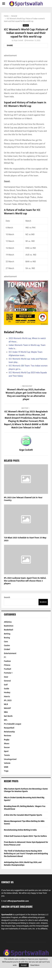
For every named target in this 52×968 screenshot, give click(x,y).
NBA (6, 712)
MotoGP (7, 708)
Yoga (6, 771)
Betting (7, 634)
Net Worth (8, 716)
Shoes (6, 743)
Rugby (6, 740)
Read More (34, 965)
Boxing (7, 638)
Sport (6, 751)
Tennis (7, 755)
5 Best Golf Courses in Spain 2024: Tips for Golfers (25, 836)
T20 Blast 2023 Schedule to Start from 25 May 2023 (25, 539)
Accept (24, 965)
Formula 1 (8, 673)
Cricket (7, 649)
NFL (5, 720)
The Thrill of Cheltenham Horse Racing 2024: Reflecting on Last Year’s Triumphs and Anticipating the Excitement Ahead (26, 853)
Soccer (7, 747)
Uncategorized (10, 759)
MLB (6, 704)
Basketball (8, 630)
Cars (6, 641)
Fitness (7, 665)
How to (7, 696)
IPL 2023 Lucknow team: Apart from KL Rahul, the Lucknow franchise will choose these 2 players (25, 581)
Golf (6, 685)
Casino (7, 645)
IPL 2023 (7, 700)
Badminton (8, 626)
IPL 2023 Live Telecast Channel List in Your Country (23, 499)
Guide (6, 688)
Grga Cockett (18, 40)
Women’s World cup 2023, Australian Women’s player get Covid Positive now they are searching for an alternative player (26, 394)
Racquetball (9, 728)
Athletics (8, 622)
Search (7, 597)
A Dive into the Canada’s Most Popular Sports (23, 815)
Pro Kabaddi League (12, 724)
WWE (6, 767)
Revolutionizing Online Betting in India (20, 830)
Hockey (7, 692)
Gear (6, 677)
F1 (5, 657)
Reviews (7, 735)
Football (7, 669)
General (25, 25)
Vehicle (7, 763)
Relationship (9, 732)
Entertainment (10, 653)
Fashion (7, 661)
